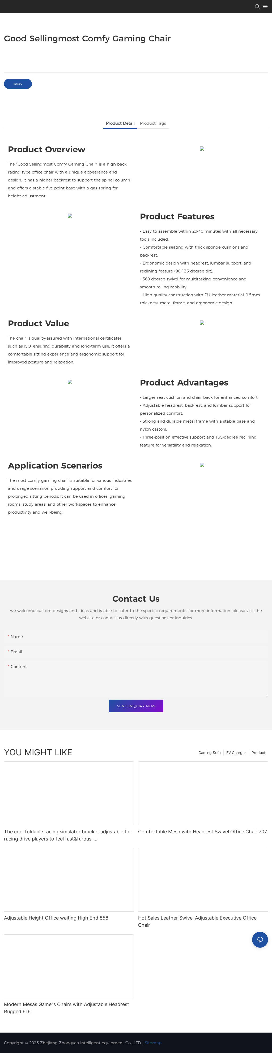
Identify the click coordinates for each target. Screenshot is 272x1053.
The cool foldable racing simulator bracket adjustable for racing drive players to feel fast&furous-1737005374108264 (67, 835)
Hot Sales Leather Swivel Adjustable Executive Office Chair (197, 921)
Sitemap (153, 1042)
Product (258, 752)
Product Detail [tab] (120, 123)
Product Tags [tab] (153, 123)
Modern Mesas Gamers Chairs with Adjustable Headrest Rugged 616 (66, 1008)
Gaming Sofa (209, 752)
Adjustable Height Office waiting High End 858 (56, 918)
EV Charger (236, 752)
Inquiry (18, 83)
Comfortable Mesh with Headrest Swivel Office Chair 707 (202, 831)
